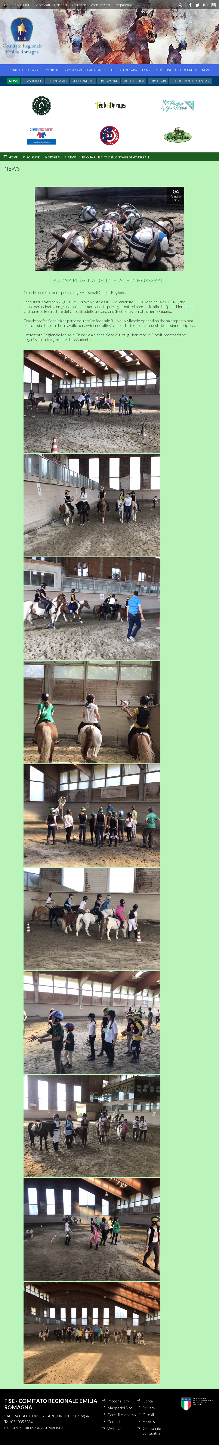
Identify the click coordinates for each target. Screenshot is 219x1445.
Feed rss (150, 1421)
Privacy (149, 1407)
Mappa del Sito (119, 1407)
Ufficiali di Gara (123, 70)
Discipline (52, 70)
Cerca (148, 1401)
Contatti (114, 1421)
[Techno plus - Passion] (177, 114)
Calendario (96, 70)
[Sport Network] (109, 143)
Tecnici (146, 70)
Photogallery (118, 1401)
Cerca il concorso (121, 1414)
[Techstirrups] (109, 114)
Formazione (74, 70)
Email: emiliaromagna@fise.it (37, 1428)
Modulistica (166, 70)
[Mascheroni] (41, 114)
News (206, 70)
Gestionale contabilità (152, 1430)
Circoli (34, 70)
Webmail (114, 1428)
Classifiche (33, 81)
